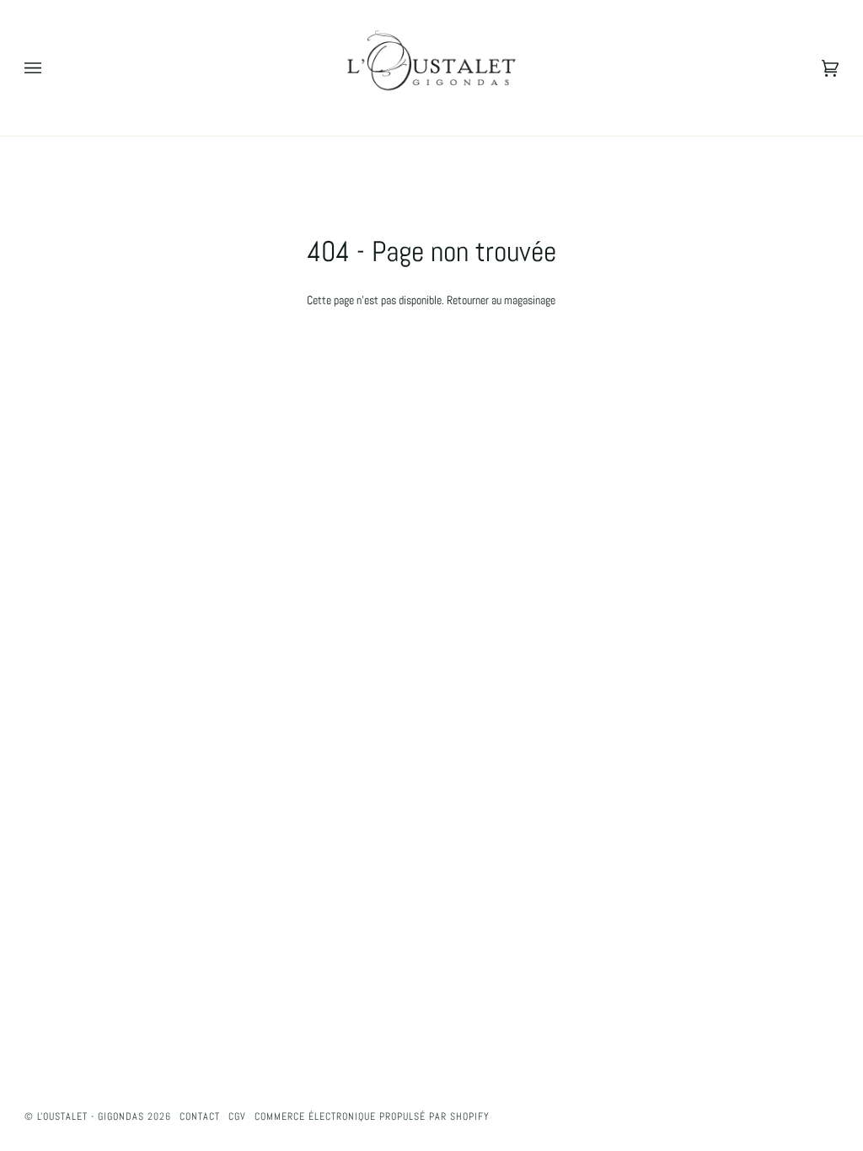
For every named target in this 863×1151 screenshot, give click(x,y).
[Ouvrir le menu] (49, 68)
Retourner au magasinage (501, 300)
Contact (200, 1116)
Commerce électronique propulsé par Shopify (372, 1116)
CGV (237, 1116)
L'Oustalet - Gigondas (90, 1116)
